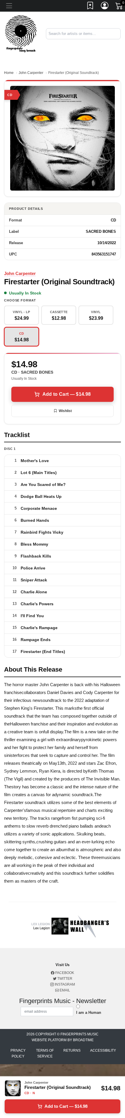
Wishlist (65, 411)
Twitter (64, 979)
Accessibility (103, 1050)
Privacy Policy (18, 1053)
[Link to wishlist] (90, 6)
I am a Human (88, 1012)
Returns (72, 1050)
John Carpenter (31, 73)
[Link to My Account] (105, 6)
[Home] (20, 33)
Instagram (64, 984)
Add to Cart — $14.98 (66, 394)
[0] (119, 7)
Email (64, 990)
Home (9, 73)
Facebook (64, 973)
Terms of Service (45, 1053)
